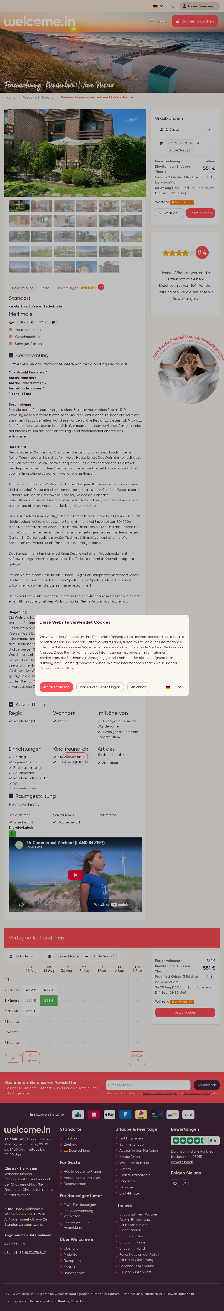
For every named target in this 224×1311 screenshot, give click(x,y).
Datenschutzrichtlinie (57, 668)
